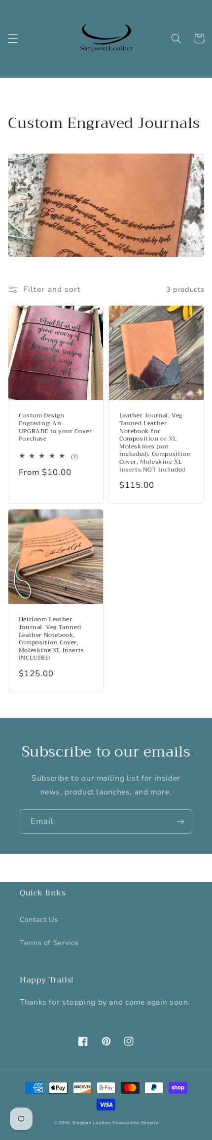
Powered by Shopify (135, 1123)
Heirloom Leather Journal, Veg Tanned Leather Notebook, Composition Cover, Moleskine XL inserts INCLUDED (51, 639)
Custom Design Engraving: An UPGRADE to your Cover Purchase (55, 427)
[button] (12, 38)
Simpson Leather (91, 1123)
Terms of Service (49, 943)
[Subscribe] (180, 821)
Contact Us (39, 919)
